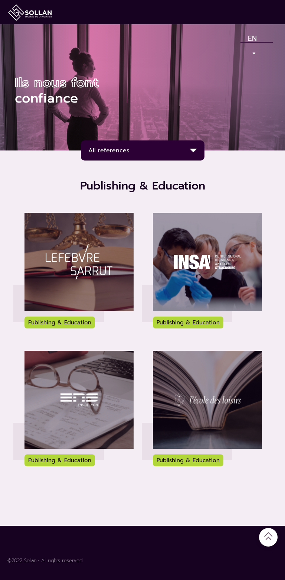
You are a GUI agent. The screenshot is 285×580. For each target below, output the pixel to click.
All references (109, 150)
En (252, 36)
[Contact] (244, 12)
